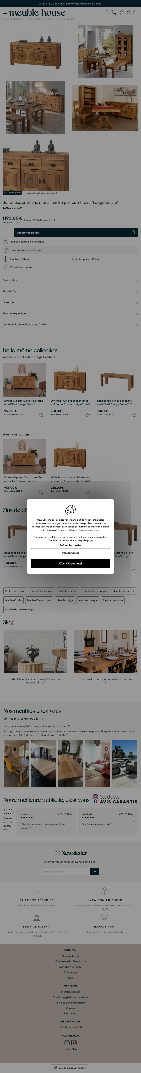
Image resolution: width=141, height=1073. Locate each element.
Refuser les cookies (70, 545)
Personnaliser (70, 552)
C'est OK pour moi (70, 563)
